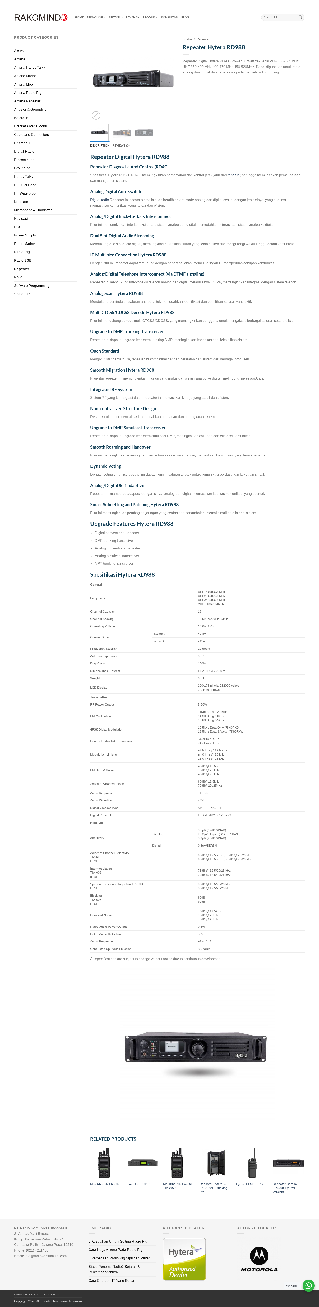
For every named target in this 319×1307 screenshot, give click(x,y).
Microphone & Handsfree (33, 210)
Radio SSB (22, 260)
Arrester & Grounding (30, 109)
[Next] (169, 77)
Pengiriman (50, 1294)
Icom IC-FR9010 (138, 1184)
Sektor (114, 17)
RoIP (18, 277)
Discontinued (24, 160)
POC (18, 227)
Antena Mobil (24, 84)
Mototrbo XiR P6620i (104, 1184)
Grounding (22, 168)
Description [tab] (100, 145)
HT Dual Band (25, 185)
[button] (96, 115)
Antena (19, 59)
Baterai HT (22, 118)
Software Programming (31, 286)
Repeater (21, 269)
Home (79, 17)
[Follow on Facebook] (290, 4)
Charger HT (23, 143)
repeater (234, 175)
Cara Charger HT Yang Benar (111, 1280)
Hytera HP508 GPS (249, 1184)
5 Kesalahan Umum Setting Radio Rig (118, 1241)
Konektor (21, 202)
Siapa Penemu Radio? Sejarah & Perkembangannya (114, 1269)
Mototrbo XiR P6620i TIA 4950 (177, 1186)
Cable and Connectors (31, 135)
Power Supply (25, 235)
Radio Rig (22, 252)
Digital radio (99, 200)
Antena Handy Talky (29, 67)
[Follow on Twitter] (298, 4)
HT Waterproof (25, 193)
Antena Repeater (27, 101)
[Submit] (300, 17)
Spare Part (22, 294)
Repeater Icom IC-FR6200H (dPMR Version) (285, 1188)
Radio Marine (24, 244)
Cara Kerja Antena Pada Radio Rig (116, 1250)
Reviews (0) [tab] (121, 145)
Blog (185, 17)
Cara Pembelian (26, 1294)
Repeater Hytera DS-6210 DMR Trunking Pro (214, 1188)
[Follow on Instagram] (294, 4)
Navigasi (21, 218)
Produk (149, 17)
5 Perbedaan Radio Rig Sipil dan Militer (119, 1258)
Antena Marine (25, 76)
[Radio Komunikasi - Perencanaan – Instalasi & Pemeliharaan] (41, 17)
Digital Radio (24, 151)
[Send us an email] (302, 4)
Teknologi (95, 17)
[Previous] (97, 77)
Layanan (133, 17)
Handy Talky (23, 176)
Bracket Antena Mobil (30, 126)
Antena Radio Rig (28, 93)
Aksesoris (21, 51)
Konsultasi (170, 17)
